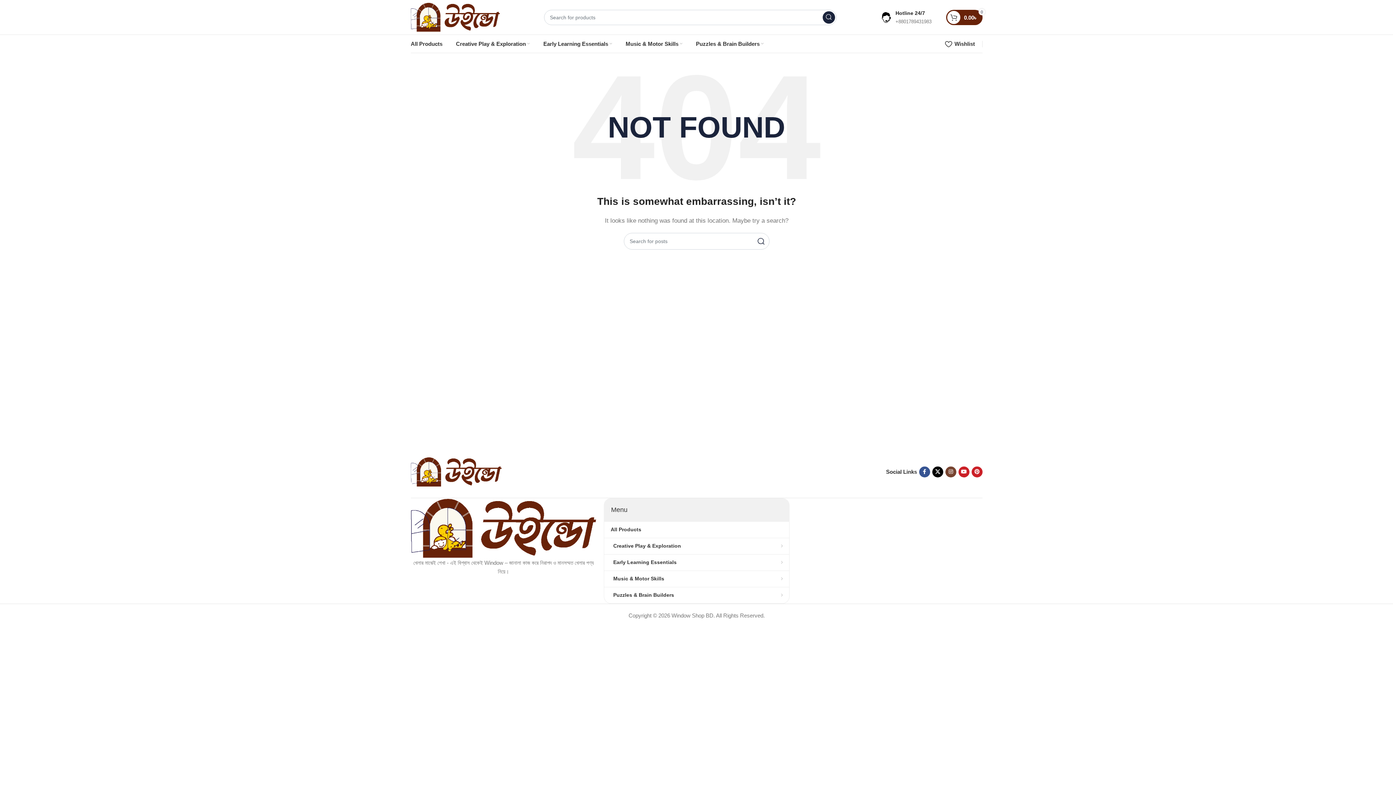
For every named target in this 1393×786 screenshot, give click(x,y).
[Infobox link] (906, 17)
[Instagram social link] (950, 472)
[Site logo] (455, 16)
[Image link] (456, 471)
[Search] (829, 17)
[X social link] (937, 472)
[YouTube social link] (964, 472)
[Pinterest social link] (977, 472)
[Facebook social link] (924, 472)
